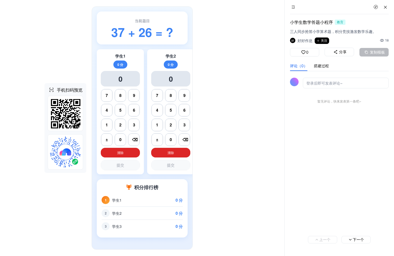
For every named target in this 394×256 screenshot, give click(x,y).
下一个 (358, 239)
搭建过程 (321, 65)
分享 (343, 52)
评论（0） (298, 65)
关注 (324, 41)
